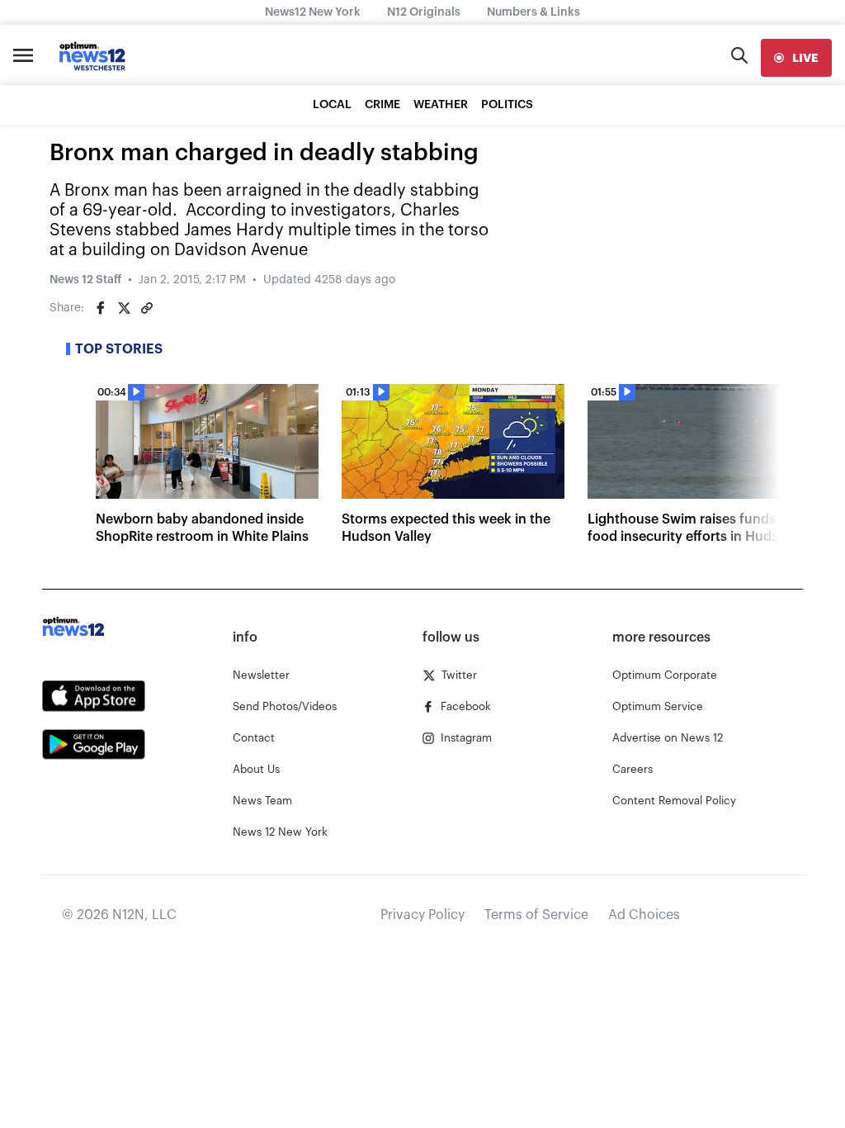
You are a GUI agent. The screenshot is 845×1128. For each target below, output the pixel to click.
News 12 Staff (85, 280)
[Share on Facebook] (100, 308)
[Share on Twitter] (123, 308)
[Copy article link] (146, 308)
